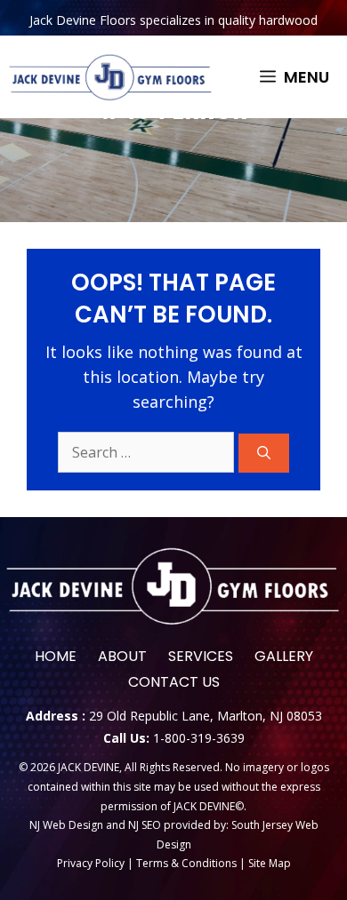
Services (200, 656)
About (122, 656)
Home (56, 656)
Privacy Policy (91, 863)
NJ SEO (146, 824)
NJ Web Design (66, 824)
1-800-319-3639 (199, 737)
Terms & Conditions (186, 863)
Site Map (269, 863)
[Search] (263, 454)
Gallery (283, 656)
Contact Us (174, 682)
